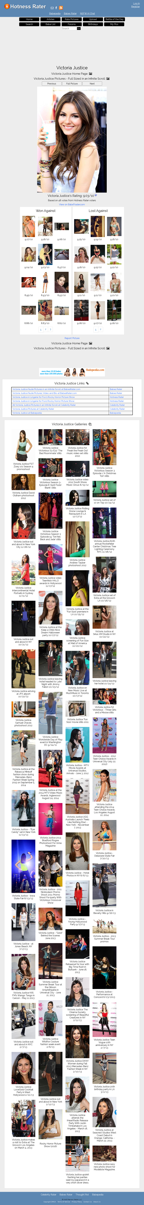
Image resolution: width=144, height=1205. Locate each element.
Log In (136, 3)
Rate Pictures (72, 19)
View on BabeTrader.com (72, 204)
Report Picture (72, 338)
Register (135, 6)
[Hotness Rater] (26, 8)
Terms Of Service (64, 1202)
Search (29, 24)
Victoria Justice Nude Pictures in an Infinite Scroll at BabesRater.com (46, 389)
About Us (96, 1202)
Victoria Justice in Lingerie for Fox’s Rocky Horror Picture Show (43, 401)
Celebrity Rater (117, 405)
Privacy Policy (77, 1202)
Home (29, 19)
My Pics (114, 24)
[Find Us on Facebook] (56, 8)
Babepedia (54, 13)
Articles (50, 19)
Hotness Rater (117, 397)
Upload (93, 19)
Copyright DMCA (50, 1202)
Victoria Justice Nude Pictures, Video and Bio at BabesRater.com (45, 393)
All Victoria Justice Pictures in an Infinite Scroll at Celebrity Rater (44, 405)
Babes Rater (70, 13)
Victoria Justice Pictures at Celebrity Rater (33, 409)
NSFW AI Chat (87, 13)
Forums (72, 24)
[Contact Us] (52, 8)
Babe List (50, 24)
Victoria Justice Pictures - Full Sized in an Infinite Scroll (70, 78)
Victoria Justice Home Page (69, 73)
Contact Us (88, 1202)
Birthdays (93, 24)
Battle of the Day (114, 19)
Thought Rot (82, 1194)
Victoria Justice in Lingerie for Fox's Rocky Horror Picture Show (44, 397)
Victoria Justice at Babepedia (27, 413)
